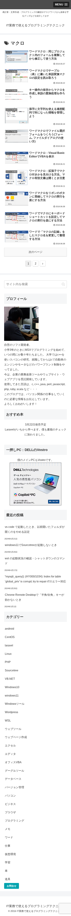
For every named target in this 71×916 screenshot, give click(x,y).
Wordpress (11, 712)
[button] (63, 284)
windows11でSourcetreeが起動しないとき (31, 545)
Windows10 (12, 687)
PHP (8, 662)
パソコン (10, 795)
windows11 (12, 695)
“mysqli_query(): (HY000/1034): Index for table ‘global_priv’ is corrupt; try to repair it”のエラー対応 (35, 579)
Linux (8, 653)
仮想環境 (10, 854)
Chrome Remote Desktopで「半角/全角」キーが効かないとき (34, 597)
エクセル (10, 745)
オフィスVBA (13, 762)
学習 (7, 862)
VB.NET (10, 678)
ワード (9, 837)
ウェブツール (13, 728)
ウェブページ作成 (16, 737)
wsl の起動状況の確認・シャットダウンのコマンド (35, 561)
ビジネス (10, 804)
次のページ (35, 251)
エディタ (10, 753)
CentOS (10, 637)
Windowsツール (14, 703)
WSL (8, 720)
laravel (9, 645)
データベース (13, 778)
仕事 (7, 845)
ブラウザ (10, 812)
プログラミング (14, 820)
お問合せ (11, 886)
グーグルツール (14, 770)
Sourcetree (11, 670)
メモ (7, 829)
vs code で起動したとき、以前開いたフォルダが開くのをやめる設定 (35, 529)
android (9, 628)
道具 (7, 879)
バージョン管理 (14, 787)
